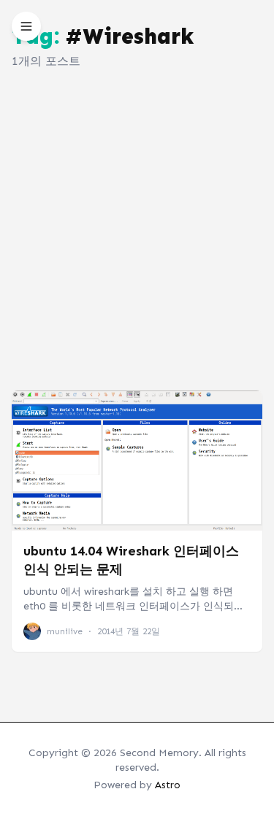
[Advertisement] (137, 230)
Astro (167, 785)
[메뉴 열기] (26, 26)
